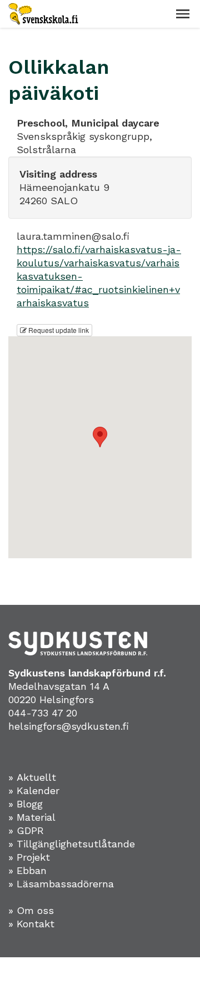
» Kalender (33, 790)
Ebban (32, 870)
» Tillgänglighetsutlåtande (71, 844)
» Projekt (29, 857)
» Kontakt (31, 924)
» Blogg (25, 804)
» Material (32, 817)
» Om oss (31, 910)
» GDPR (26, 830)
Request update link (58, 330)
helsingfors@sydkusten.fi (68, 726)
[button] (183, 14)
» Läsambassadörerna (61, 884)
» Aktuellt (32, 777)
